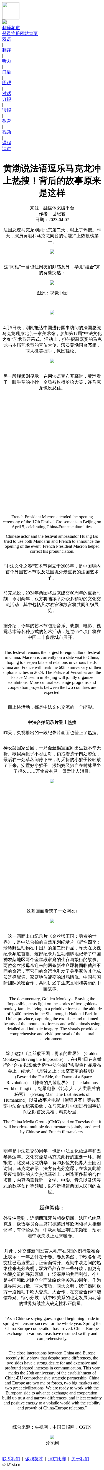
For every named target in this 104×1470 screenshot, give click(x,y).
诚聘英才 (34, 1458)
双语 (6, 39)
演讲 (6, 148)
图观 (6, 82)
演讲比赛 (57, 1458)
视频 (6, 131)
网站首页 (29, 33)
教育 (6, 121)
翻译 (6, 50)
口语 (6, 71)
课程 (6, 142)
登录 (6, 33)
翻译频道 (11, 27)
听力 (6, 61)
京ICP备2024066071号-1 (47, 1464)
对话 (6, 93)
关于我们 (80, 1458)
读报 (6, 110)
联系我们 (11, 1458)
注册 (15, 33)
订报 (6, 99)
